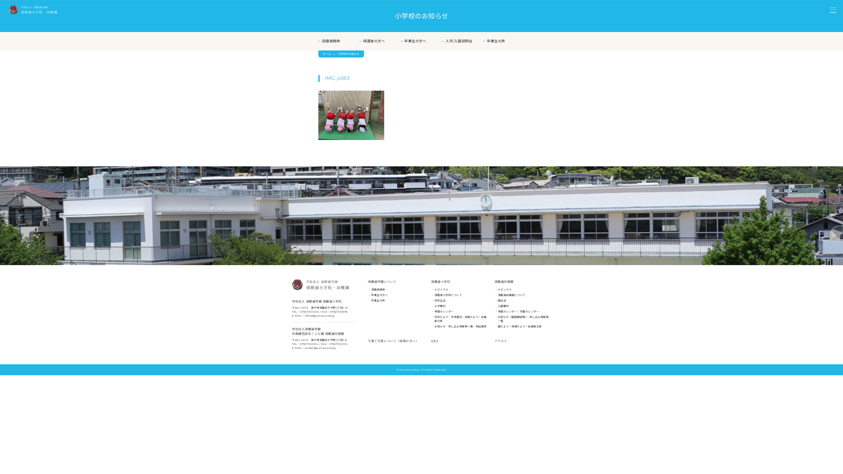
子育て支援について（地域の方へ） (393, 341)
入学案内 (439, 306)
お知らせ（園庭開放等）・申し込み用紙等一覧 (523, 319)
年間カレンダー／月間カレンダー (518, 311)
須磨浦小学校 (440, 281)
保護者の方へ (374, 41)
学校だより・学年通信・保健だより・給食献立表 (460, 319)
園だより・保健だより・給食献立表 (520, 326)
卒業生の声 (496, 41)
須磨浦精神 (331, 41)
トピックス (441, 289)
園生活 (502, 300)
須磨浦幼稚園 (503, 281)
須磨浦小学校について (448, 295)
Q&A (435, 341)
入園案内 (503, 306)
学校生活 (439, 300)
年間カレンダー (444, 311)
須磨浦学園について (382, 281)
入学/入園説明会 (459, 41)
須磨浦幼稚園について (511, 295)
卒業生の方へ (415, 41)
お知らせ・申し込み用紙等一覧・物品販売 (460, 326)
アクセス (500, 341)
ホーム (327, 54)
